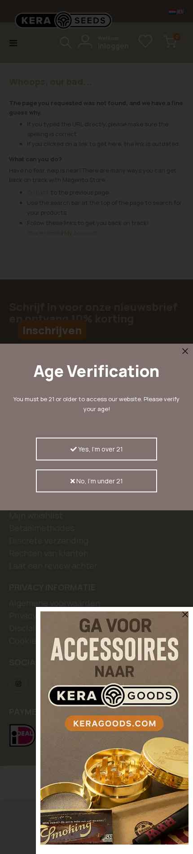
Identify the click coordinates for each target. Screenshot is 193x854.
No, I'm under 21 (99, 481)
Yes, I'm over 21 (100, 449)
